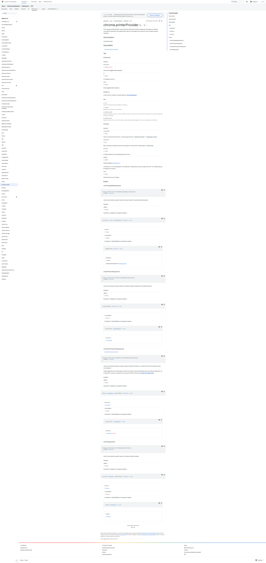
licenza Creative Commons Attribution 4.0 (150, 533)
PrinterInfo (109, 340)
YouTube (186, 550)
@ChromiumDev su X (188, 547)
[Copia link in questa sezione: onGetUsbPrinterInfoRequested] (125, 349)
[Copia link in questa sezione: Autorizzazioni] (115, 37)
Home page (105, 20)
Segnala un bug (23, 547)
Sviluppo (17, 9)
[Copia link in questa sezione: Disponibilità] (114, 45)
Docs (3, 6)
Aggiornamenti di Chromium (108, 547)
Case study (34, 1)
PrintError (109, 516)
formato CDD (122, 263)
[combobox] (238, 1)
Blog (40, 1)
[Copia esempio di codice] (164, 190)
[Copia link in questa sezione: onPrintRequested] (116, 442)
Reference (25, 6)
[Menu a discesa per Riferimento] (39, 9)
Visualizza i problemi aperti (26, 550)
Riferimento (34, 9)
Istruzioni (23, 9)
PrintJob (107, 488)
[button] (9, 221)
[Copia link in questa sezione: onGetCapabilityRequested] (122, 186)
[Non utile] (162, 21)
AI (28, 9)
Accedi (262, 1)
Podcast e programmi (107, 554)
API (32, 6)
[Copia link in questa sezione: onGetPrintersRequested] (121, 272)
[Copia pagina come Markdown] (144, 25)
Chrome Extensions (13, 6)
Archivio (104, 552)
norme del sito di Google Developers (148, 534)
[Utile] (159, 21)
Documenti (24, 1)
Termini (21, 560)
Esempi (43, 9)
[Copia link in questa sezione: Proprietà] (109, 61)
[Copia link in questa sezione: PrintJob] (110, 124)
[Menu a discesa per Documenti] (28, 1)
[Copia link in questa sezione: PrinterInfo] (111, 58)
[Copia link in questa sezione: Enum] (107, 99)
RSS (185, 554)
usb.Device (108, 404)
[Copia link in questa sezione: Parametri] (109, 204)
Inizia (11, 9)
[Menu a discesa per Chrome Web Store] (58, 9)
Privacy (26, 560)
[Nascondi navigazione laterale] (16, 560)
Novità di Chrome (48, 1)
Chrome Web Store (52, 9)
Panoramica (4, 9)
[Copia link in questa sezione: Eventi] (109, 181)
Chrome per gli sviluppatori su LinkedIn (192, 552)
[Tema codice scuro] (162, 190)
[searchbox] (9, 13)
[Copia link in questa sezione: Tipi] (107, 53)
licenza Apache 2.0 (123, 534)
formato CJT (117, 163)
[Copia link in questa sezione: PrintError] (111, 92)
